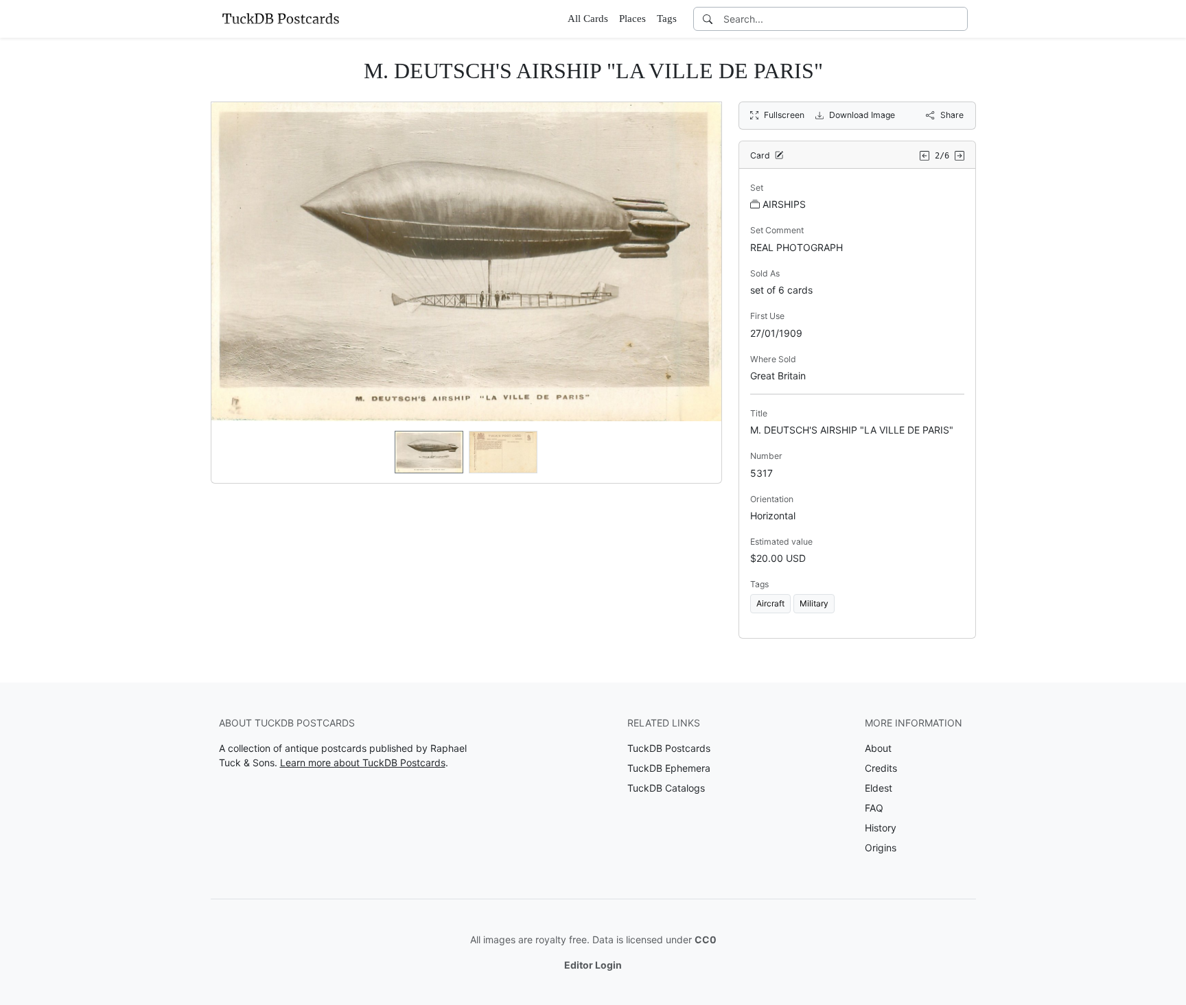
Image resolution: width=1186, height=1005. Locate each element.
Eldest (878, 788)
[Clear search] (958, 19)
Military (814, 603)
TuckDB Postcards (668, 748)
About (878, 748)
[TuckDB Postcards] (280, 18)
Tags (667, 18)
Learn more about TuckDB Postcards (362, 762)
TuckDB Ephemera (668, 768)
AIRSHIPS (784, 204)
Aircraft (770, 603)
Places (632, 18)
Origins (880, 847)
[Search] (707, 19)
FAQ (874, 808)
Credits (881, 768)
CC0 (706, 939)
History (880, 827)
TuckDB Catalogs (666, 788)
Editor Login (593, 965)
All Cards (588, 18)
